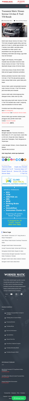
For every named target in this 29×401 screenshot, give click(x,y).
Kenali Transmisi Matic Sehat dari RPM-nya (14, 248)
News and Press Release (21, 20)
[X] (6, 159)
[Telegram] (17, 159)
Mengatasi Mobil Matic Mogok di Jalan (12, 251)
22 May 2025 (6, 382)
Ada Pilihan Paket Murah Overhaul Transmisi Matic (13, 376)
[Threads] (22, 159)
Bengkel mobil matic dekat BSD (10, 261)
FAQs (18, 393)
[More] (25, 159)
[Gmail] (14, 159)
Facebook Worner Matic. (20, 112)
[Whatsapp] (8, 159)
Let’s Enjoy (21, 282)
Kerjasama (13, 393)
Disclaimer (22, 393)
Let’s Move (6, 284)
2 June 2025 (6, 377)
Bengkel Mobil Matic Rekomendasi (11, 245)
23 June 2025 (6, 371)
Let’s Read (12, 284)
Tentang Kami (7, 393)
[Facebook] (3, 159)
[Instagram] (11, 159)
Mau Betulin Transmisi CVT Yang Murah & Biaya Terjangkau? (12, 370)
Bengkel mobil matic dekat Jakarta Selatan (14, 259)
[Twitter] (19, 159)
